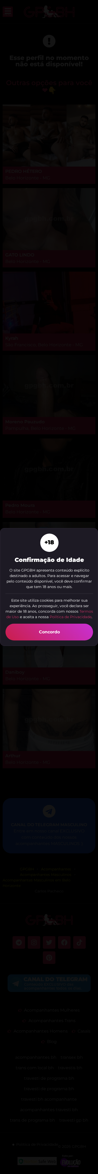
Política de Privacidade (70, 617)
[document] (49, 587)
